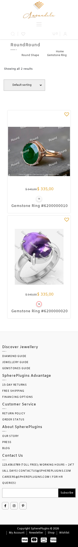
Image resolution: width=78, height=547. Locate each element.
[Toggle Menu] (39, 24)
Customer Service (19, 404)
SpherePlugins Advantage (26, 375)
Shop (51, 533)
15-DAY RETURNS (14, 385)
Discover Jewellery (20, 347)
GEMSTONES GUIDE (16, 368)
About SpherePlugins (22, 427)
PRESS (6, 442)
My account (16, 533)
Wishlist (64, 533)
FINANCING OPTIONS (17, 397)
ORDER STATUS (13, 419)
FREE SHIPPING (13, 391)
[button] (66, 114)
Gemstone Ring (57, 55)
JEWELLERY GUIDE (15, 362)
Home (60, 51)
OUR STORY (10, 436)
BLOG (6, 448)
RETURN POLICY (13, 413)
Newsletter (36, 533)
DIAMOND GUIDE (14, 356)
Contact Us (12, 455)
